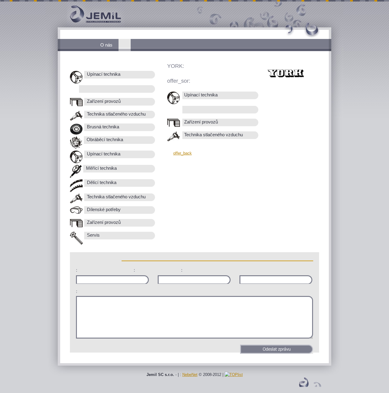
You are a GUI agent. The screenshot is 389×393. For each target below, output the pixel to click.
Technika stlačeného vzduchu (116, 114)
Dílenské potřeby (103, 209)
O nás (106, 44)
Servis (93, 235)
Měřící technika (101, 168)
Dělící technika (101, 182)
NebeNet (190, 374)
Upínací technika (103, 74)
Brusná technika (102, 126)
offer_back (182, 153)
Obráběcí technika (104, 139)
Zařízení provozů (103, 101)
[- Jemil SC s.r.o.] (85, 26)
